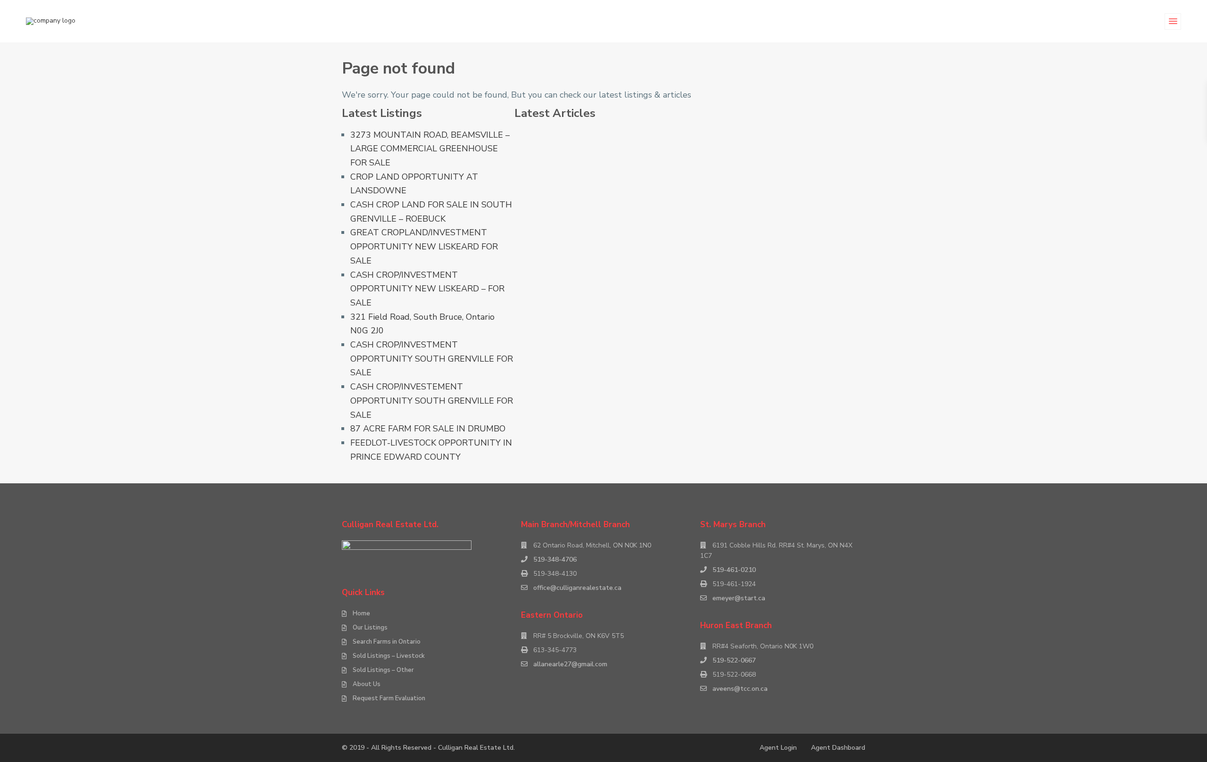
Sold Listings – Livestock (389, 656)
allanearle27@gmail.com (570, 664)
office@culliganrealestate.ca (577, 587)
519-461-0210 (734, 569)
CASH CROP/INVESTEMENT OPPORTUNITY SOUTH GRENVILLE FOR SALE (431, 400)
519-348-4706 (555, 559)
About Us (366, 684)
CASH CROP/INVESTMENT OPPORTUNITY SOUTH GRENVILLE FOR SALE (431, 358)
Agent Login (778, 747)
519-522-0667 (734, 660)
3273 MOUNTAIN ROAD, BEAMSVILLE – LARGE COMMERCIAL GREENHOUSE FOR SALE (430, 148)
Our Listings (370, 627)
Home (361, 613)
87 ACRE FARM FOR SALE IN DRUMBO (427, 428)
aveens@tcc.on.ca (740, 688)
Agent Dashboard (838, 747)
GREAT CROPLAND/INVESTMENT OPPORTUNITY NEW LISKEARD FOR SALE (424, 246)
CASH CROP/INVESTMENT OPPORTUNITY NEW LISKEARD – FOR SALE (427, 288)
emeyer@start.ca (738, 598)
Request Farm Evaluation (389, 698)
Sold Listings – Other (383, 670)
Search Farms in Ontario (387, 642)
